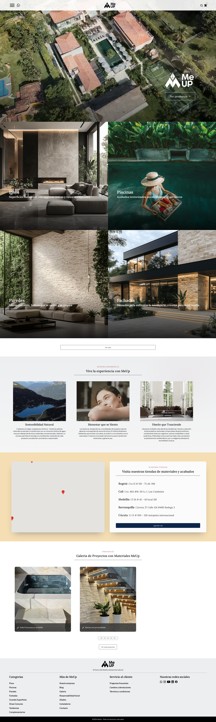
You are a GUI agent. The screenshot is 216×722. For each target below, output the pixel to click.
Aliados (63, 700)
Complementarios (17, 712)
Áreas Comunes (16, 704)
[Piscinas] (162, 176)
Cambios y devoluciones (120, 687)
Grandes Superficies (18, 700)
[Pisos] (54, 176)
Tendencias (14, 708)
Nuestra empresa (67, 683)
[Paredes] (54, 284)
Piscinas (12, 687)
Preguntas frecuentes (119, 683)
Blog (62, 687)
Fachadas (13, 695)
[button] (158, 483)
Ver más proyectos (108, 647)
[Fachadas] (162, 284)
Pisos (11, 683)
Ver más (108, 347)
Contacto (64, 708)
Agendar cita (158, 525)
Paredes (12, 691)
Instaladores (65, 704)
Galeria (63, 691)
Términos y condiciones (120, 691)
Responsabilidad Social (70, 695)
